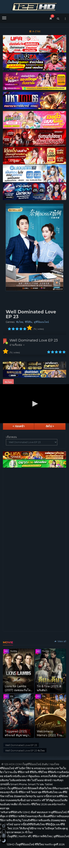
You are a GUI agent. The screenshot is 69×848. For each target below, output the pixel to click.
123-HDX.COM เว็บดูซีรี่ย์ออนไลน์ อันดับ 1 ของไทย (31, 764)
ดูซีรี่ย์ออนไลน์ (41, 322)
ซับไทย (19, 322)
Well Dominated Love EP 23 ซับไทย (25, 750)
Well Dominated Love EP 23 (34, 340)
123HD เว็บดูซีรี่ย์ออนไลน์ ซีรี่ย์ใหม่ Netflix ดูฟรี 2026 (34, 6)
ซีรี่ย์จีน (28, 322)
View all (61, 641)
